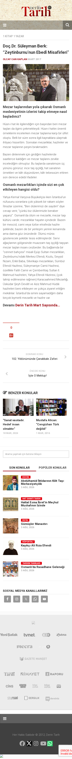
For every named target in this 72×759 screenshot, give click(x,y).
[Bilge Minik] (47, 686)
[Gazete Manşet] (33, 659)
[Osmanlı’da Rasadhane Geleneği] (10, 569)
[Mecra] (25, 647)
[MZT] (44, 647)
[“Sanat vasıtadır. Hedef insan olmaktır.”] (18, 407)
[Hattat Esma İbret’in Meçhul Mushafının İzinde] (10, 504)
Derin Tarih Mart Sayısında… (37, 305)
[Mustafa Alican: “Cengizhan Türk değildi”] (51, 407)
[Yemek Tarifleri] (61, 635)
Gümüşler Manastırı (34, 524)
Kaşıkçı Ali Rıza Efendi (36, 545)
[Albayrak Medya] (33, 623)
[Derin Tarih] (9, 674)
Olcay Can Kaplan (15, 59)
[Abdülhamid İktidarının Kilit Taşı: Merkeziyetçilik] (10, 482)
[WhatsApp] (50, 743)
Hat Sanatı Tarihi (31, 499)
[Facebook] (22, 743)
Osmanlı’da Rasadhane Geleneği (43, 567)
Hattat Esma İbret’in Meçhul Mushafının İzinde (39, 504)
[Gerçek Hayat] (22, 686)
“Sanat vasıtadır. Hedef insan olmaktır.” (13, 424)
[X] (29, 744)
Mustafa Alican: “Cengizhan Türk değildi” (47, 424)
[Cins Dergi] (9, 686)
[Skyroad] (12, 697)
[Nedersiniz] (52, 697)
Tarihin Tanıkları (31, 563)
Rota (25, 520)
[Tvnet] (30, 635)
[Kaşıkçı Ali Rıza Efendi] (10, 547)
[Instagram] (36, 743)
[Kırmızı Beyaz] (59, 686)
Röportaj (27, 542)
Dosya (25, 477)
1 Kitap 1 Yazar (13, 36)
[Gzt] (46, 635)
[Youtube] (43, 743)
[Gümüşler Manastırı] (10, 525)
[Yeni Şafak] (9, 635)
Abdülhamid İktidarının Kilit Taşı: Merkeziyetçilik (42, 482)
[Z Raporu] (54, 674)
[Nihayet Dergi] (30, 674)
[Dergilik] (31, 697)
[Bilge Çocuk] (35, 686)
